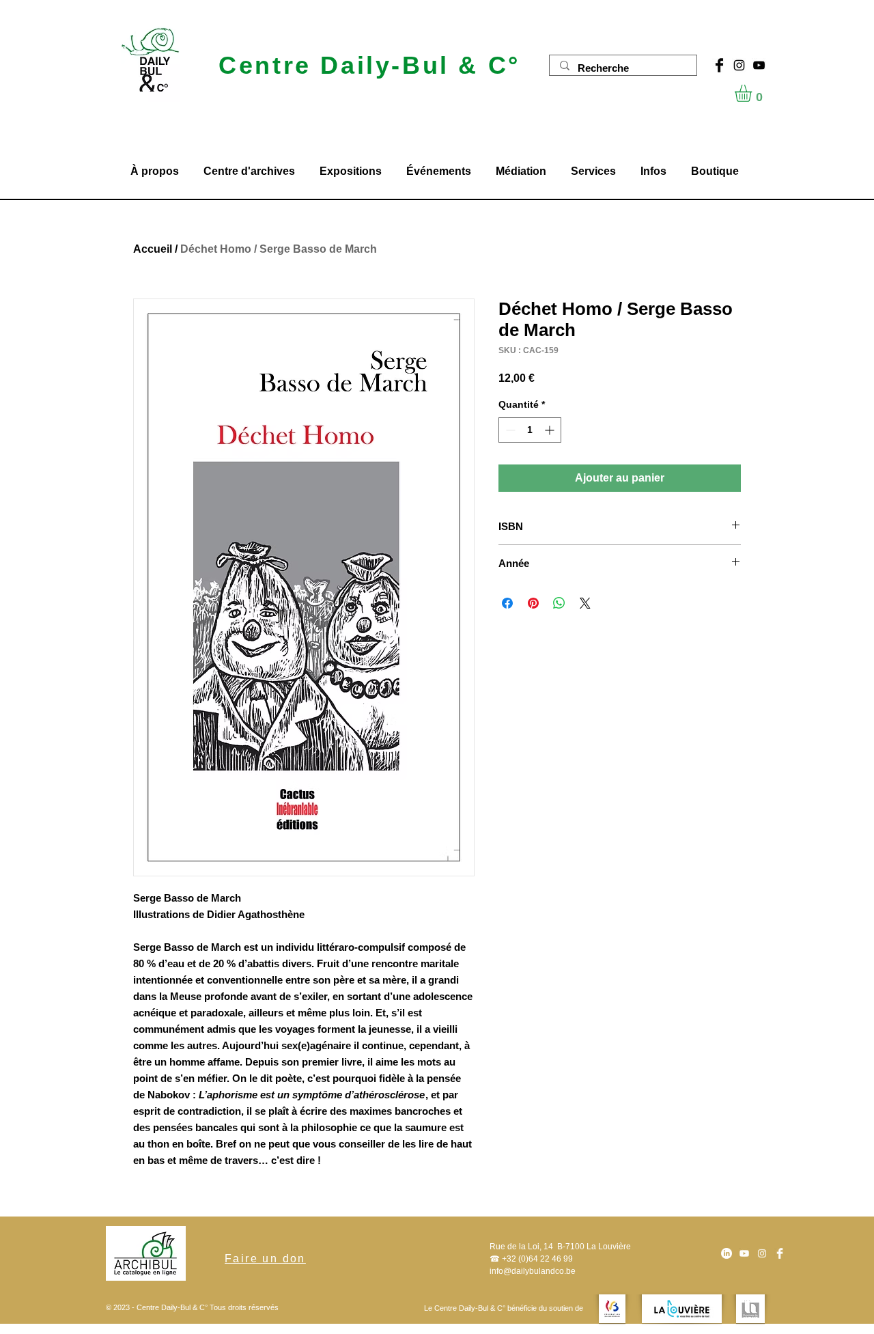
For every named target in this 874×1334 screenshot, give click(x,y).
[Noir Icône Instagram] (739, 65)
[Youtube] (744, 1253)
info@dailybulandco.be (533, 1271)
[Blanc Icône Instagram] (762, 1253)
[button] (753, 93)
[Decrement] (509, 430)
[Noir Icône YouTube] (759, 65)
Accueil (152, 249)
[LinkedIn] (726, 1253)
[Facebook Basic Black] (719, 65)
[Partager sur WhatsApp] (559, 603)
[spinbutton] (530, 430)
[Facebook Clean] (779, 1253)
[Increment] (550, 430)
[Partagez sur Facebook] (507, 603)
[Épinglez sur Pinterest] (533, 603)
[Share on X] (585, 603)
